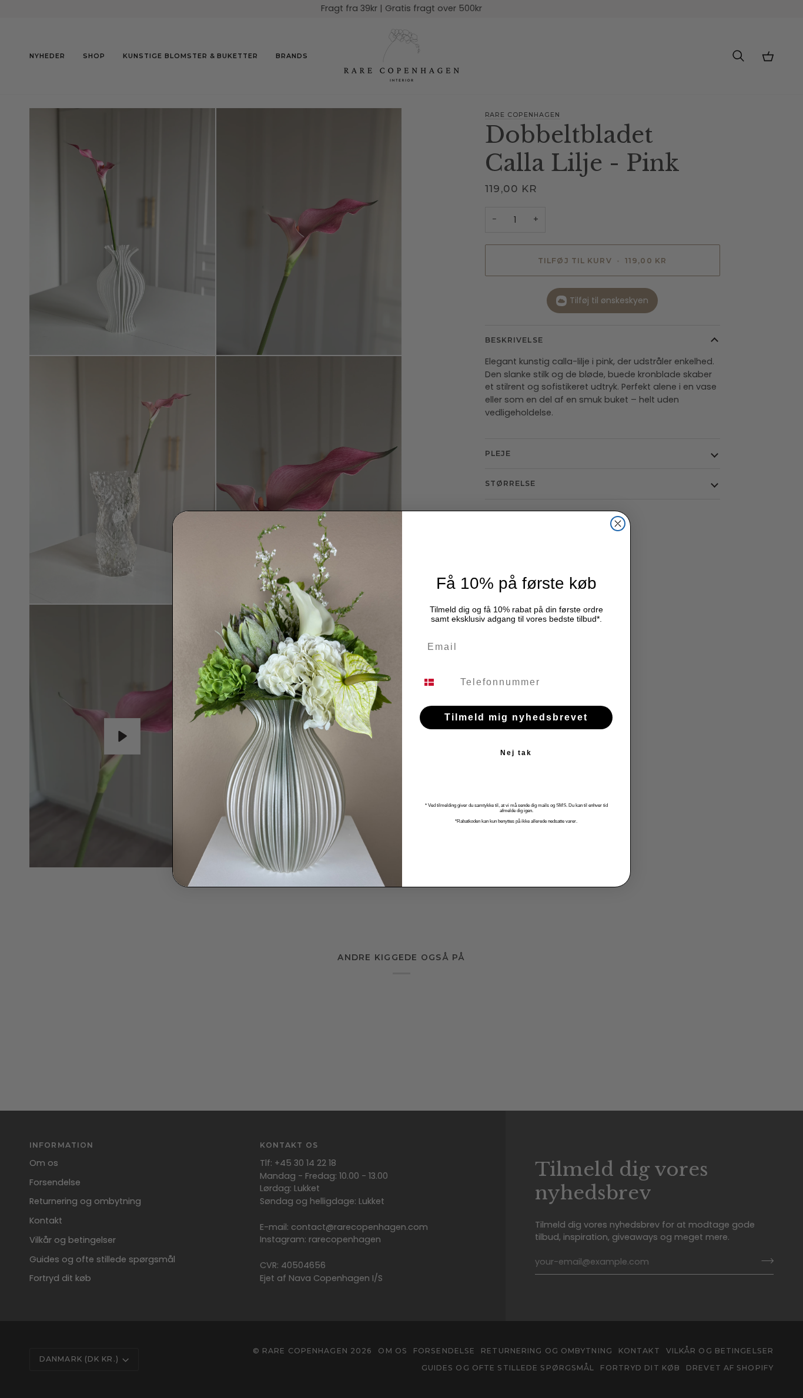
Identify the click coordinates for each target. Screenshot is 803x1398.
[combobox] (436, 682)
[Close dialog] (618, 524)
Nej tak (516, 753)
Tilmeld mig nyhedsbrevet (516, 717)
